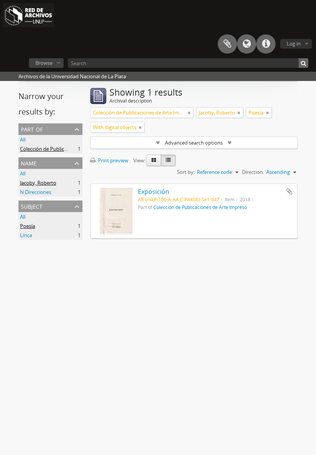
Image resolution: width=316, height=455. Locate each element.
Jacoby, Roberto (38, 182)
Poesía (27, 225)
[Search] (303, 63)
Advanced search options (194, 142)
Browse (43, 62)
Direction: (253, 172)
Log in (294, 43)
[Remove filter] (189, 112)
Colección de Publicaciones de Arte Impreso (69, 148)
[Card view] (153, 160)
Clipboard (227, 44)
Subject (31, 206)
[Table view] (168, 160)
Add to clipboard (289, 191)
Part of (32, 128)
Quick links (266, 44)
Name (29, 162)
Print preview (112, 160)
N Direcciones (35, 192)
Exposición (153, 191)
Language (246, 44)
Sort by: (186, 172)
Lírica (26, 235)
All (22, 139)
